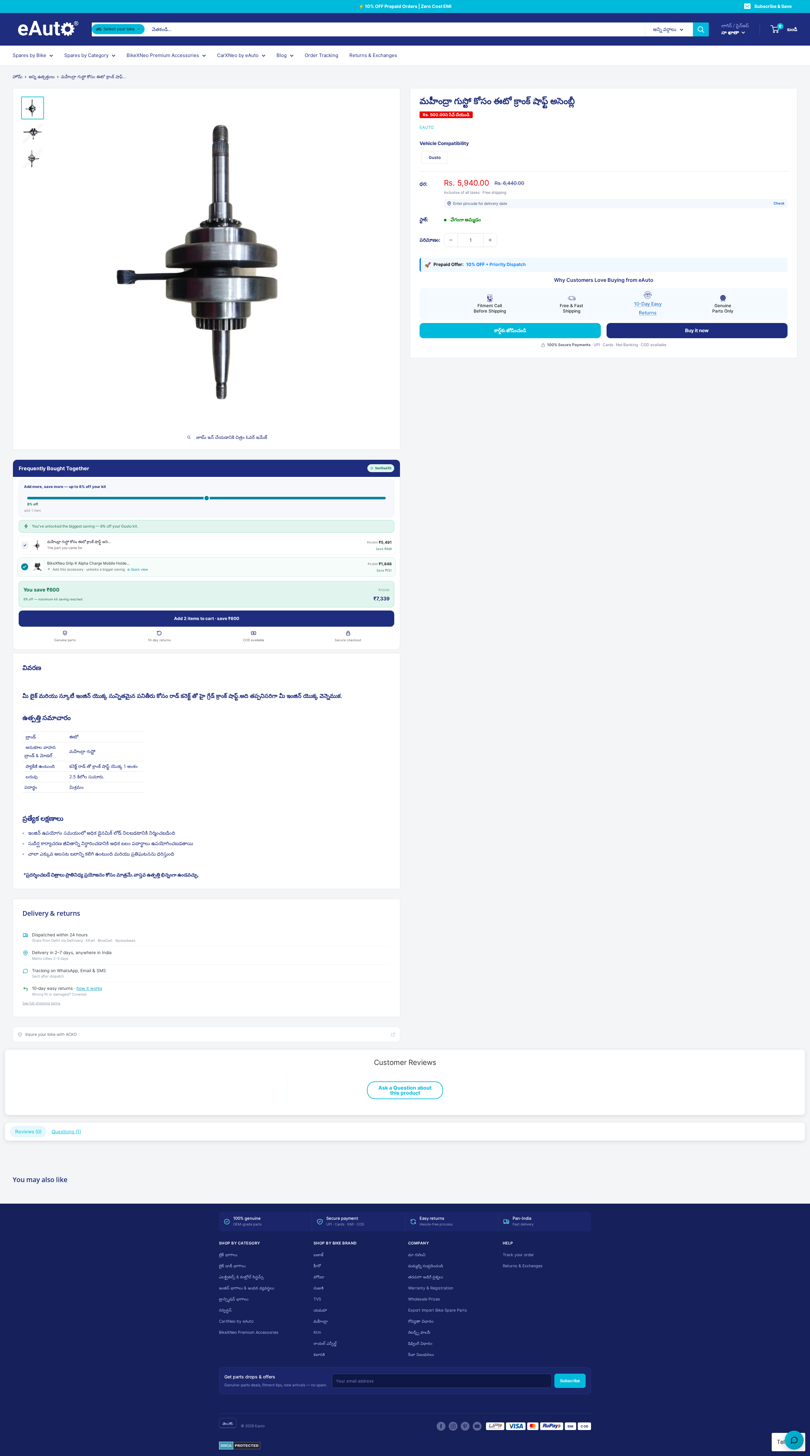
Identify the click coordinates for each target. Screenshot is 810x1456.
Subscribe (570, 1380)
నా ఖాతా (730, 32)
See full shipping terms (41, 1003)
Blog (282, 55)
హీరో (317, 1265)
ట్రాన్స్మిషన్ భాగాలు (233, 1299)
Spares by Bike (29, 55)
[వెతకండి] (701, 29)
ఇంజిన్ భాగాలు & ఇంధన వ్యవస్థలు (246, 1288)
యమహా (320, 1310)
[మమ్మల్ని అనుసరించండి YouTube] (477, 1426)
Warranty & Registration (430, 1288)
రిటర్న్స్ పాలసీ (419, 1332)
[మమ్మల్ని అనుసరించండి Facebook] (441, 1426)
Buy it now (697, 330)
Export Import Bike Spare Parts (437, 1310)
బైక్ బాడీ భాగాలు (232, 1265)
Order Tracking (321, 55)
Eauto (427, 127)
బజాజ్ (318, 1254)
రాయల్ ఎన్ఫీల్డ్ (325, 1343)
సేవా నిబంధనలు (421, 1354)
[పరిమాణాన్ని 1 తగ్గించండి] (451, 240)
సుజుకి (319, 1288)
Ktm (317, 1332)
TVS (317, 1299)
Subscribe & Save (773, 6)
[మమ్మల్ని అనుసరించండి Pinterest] (465, 1426)
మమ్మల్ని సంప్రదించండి (425, 1265)
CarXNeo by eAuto (238, 55)
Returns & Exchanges (373, 55)
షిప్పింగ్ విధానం (420, 1343)
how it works (89, 988)
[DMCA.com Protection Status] (239, 1445)
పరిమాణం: (430, 240)
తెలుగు (227, 1423)
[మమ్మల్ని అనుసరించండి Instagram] (453, 1426)
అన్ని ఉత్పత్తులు (42, 76)
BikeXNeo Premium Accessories (163, 55)
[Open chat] (794, 1440)
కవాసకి (319, 1354)
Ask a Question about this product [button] (405, 1090)
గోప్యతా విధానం (420, 1321)
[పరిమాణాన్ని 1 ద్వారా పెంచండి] (490, 240)
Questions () (66, 1132)
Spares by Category (86, 55)
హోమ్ (17, 76)
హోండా (319, 1277)
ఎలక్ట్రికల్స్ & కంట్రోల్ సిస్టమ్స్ (241, 1277)
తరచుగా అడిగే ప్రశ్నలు (425, 1277)
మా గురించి (417, 1254)
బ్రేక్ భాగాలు (228, 1254)
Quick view (139, 569)
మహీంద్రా (321, 1321)
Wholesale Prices (424, 1299)
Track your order (518, 1254)
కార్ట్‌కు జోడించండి (510, 330)
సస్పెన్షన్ (225, 1310)
